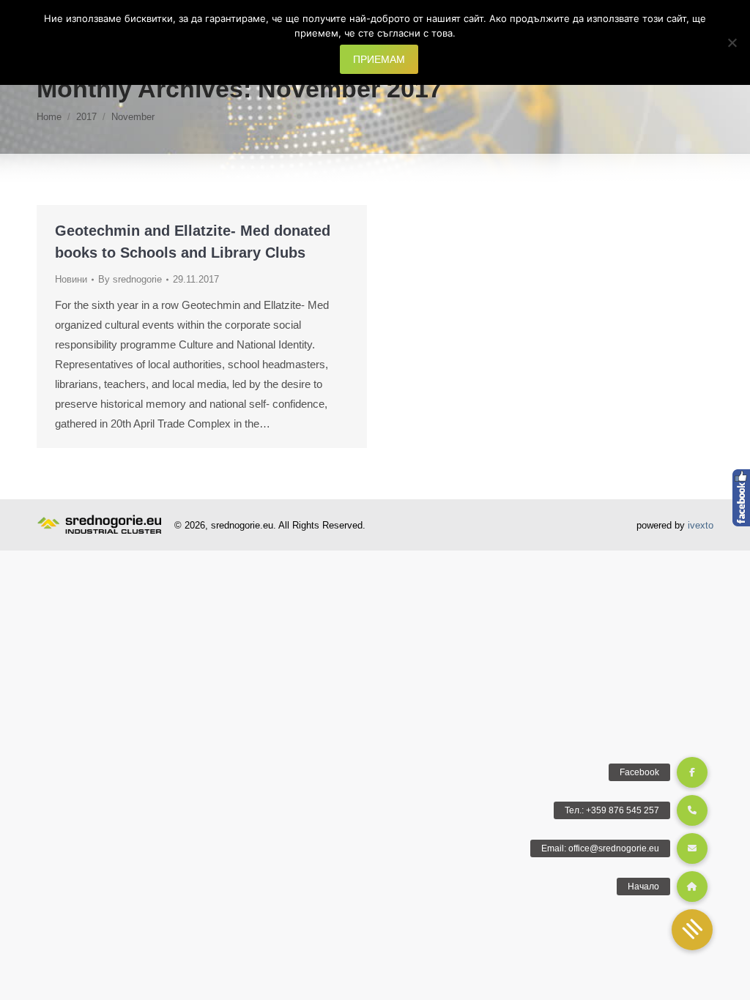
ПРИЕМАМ (379, 59)
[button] (692, 929)
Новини (71, 279)
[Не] (731, 42)
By (130, 279)
